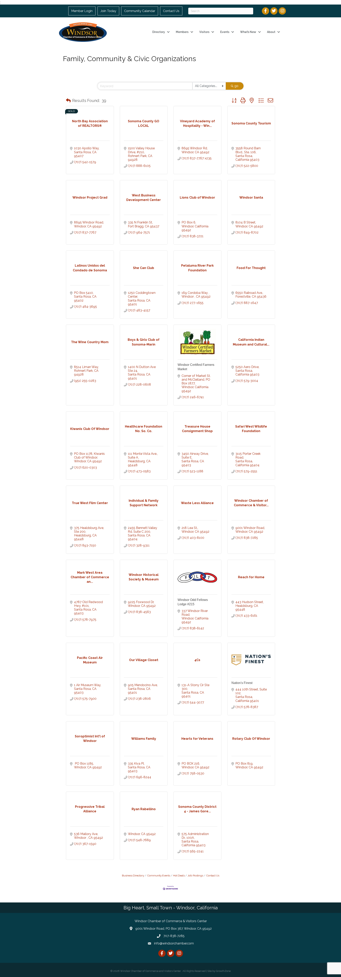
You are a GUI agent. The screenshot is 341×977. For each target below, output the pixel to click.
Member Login (82, 11)
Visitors (204, 32)
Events (224, 32)
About (271, 32)
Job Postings (195, 875)
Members (182, 32)
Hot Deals (179, 875)
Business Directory (133, 875)
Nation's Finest (241, 683)
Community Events (158, 875)
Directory (158, 32)
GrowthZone (223, 971)
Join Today (108, 11)
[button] (68, 100)
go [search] (236, 86)
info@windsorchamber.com (174, 943)
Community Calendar (139, 11)
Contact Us (171, 11)
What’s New (248, 32)
